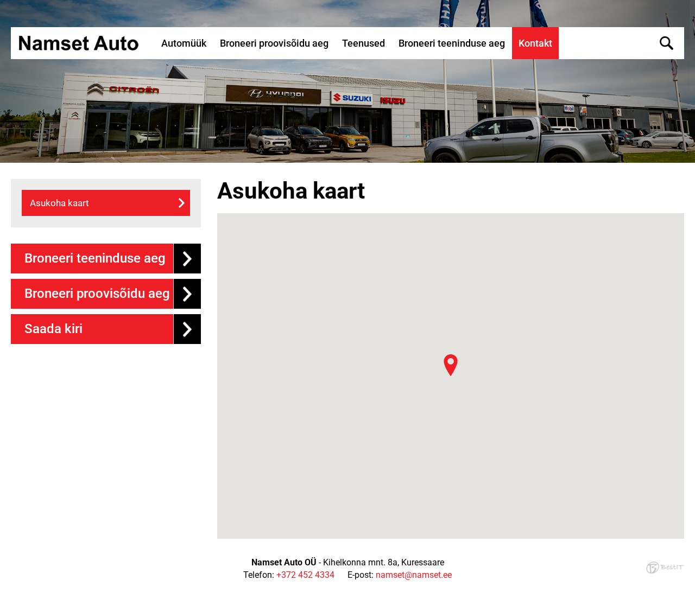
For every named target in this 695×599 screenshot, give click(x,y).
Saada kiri (53, 328)
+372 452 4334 (305, 575)
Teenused (363, 43)
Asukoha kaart (59, 202)
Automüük (183, 43)
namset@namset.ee (414, 575)
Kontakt (535, 43)
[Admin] (3, 6)
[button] (451, 365)
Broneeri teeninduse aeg (452, 43)
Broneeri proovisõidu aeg (274, 43)
